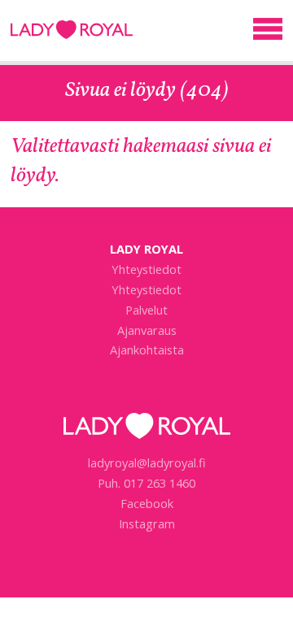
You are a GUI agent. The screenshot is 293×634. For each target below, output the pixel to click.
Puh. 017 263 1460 (146, 483)
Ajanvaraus (147, 330)
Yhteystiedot (146, 269)
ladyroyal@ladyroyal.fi (147, 462)
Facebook (146, 503)
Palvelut (146, 310)
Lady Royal (72, 34)
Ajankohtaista (147, 349)
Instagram (147, 523)
